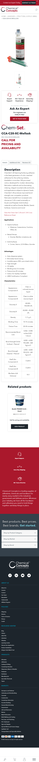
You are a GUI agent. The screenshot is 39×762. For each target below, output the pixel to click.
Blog (2, 631)
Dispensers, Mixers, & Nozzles (9, 669)
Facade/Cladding (6, 702)
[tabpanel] (19, 79)
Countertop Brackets (6, 667)
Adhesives (11, 16)
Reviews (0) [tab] (26, 163)
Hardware (4, 674)
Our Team (4, 595)
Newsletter (4, 597)
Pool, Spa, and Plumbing (7, 719)
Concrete (3, 695)
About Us (3, 588)
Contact (3, 592)
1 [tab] (19, 87)
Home (3, 16)
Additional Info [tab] (15, 163)
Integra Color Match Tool (7, 650)
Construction (4, 698)
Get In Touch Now (19, 119)
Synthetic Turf (5, 729)
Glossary (3, 640)
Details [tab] (4, 163)
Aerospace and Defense (7, 690)
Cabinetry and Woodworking (9, 693)
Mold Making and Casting (8, 717)
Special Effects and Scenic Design (10, 726)
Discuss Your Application (7, 645)
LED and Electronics (6, 710)
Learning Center (5, 643)
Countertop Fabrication (7, 700)
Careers (3, 590)
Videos (3, 633)
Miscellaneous (5, 676)
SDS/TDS (3, 635)
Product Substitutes (6, 647)
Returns (3, 614)
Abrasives (3, 659)
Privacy (3, 619)
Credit (3, 621)
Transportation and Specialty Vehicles (11, 731)
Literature (3, 638)
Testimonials (4, 600)
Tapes (3, 681)
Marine (3, 712)
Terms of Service (5, 616)
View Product (19, 426)
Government (4, 707)
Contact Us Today (29, 3)
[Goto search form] (36, 9)
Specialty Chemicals (6, 679)
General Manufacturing (7, 705)
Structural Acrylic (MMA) (27, 16)
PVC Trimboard (5, 722)
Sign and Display (5, 724)
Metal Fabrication (6, 714)
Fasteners (3, 671)
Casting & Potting (6, 664)
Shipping (3, 612)
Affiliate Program (5, 602)
